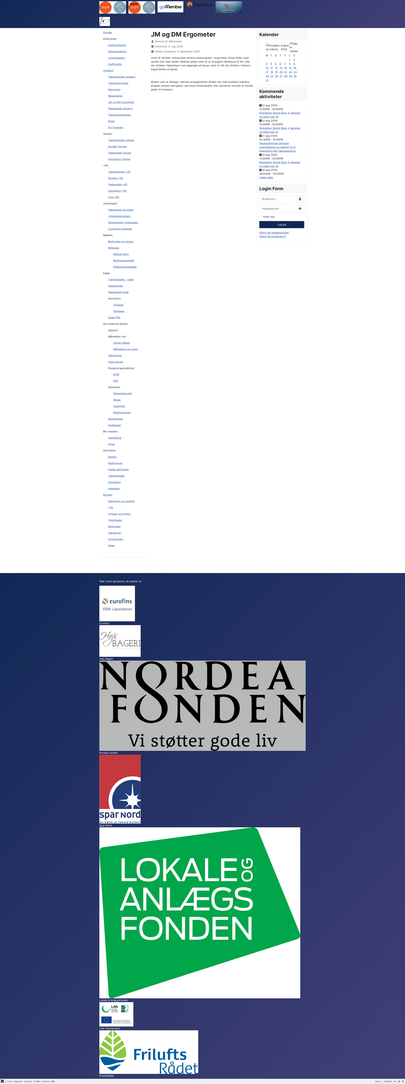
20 (281, 71)
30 (295, 76)
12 (276, 67)
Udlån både (266, 177)
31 (267, 80)
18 (271, 71)
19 (276, 71)
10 (267, 67)
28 (285, 76)
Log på (282, 224)
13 (281, 67)
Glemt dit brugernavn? (272, 236)
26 (276, 76)
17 (267, 71)
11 (271, 67)
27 (281, 76)
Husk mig (268, 216)
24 (267, 76)
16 (294, 67)
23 (295, 71)
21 (285, 71)
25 (272, 76)
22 (290, 71)
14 (285, 67)
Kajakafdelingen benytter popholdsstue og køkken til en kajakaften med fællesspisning (277, 147)
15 (290, 67)
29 (290, 76)
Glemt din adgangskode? (274, 232)
